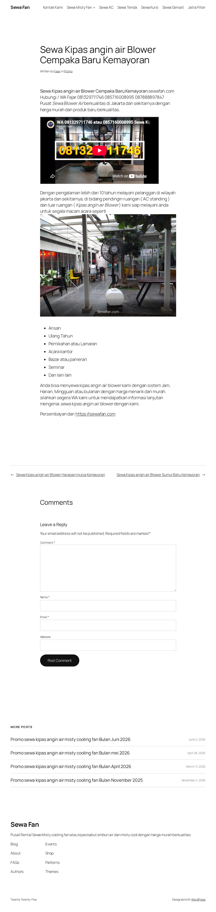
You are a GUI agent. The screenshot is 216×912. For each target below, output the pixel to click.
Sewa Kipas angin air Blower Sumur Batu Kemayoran (158, 474)
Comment (47, 542)
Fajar (57, 71)
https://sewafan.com (95, 414)
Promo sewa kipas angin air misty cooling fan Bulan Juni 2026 (71, 739)
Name (45, 597)
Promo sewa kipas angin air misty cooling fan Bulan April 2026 (71, 766)
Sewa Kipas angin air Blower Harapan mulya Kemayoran (60, 474)
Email (44, 617)
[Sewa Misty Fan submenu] (94, 7)
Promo (68, 71)
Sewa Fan (20, 7)
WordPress (198, 899)
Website (45, 637)
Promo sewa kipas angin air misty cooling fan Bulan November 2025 (77, 780)
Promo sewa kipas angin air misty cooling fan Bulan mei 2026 (71, 752)
